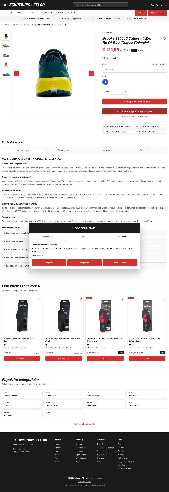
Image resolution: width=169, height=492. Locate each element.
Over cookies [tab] (121, 236)
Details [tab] (84, 236)
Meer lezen (36, 255)
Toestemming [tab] (47, 236)
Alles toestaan (120, 262)
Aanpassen (84, 262)
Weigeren (49, 262)
